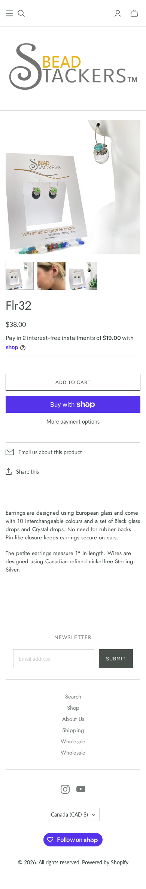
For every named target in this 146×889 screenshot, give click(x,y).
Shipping (73, 730)
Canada (69, 814)
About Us (73, 719)
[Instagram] (65, 789)
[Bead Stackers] (73, 67)
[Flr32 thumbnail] (20, 276)
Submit (116, 659)
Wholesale (73, 741)
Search (73, 697)
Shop (73, 708)
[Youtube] (80, 789)
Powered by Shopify (105, 862)
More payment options (73, 421)
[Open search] (21, 13)
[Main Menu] (9, 13)
